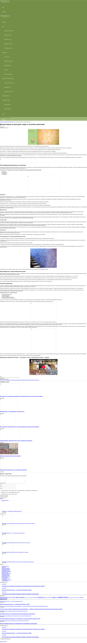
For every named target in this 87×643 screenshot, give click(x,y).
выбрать (13, 597)
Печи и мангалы (5, 95)
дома (22, 597)
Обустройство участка (8, 61)
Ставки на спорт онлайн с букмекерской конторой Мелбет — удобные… (15, 552)
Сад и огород (6, 56)
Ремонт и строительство (7, 78)
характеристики (3, 598)
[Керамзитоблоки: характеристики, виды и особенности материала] (10, 438)
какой (32, 597)
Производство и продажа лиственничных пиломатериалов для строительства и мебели (21, 396)
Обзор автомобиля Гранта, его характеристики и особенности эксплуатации (18, 623)
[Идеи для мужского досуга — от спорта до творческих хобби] (7, 532)
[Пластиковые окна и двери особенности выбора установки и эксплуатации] (7, 541)
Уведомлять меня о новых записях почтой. (9, 494)
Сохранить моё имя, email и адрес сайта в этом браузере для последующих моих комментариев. (19, 490)
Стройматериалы (7, 87)
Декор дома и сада (7, 39)
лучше (34, 597)
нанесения (10, 377)
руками (54, 597)
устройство (81, 597)
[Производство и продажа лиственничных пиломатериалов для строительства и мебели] (10, 394)
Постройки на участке (8, 48)
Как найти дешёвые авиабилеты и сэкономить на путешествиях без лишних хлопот (20, 618)
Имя (1, 484)
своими (60, 597)
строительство (77, 597)
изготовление (29, 597)
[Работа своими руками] (5, 2)
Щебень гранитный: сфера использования (10, 455)
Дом (3, 26)
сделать (65, 597)
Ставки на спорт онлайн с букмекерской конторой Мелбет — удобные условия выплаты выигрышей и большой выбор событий (31, 609)
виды (1, 377)
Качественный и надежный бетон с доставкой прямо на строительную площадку (19, 426)
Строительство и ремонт (8, 30)
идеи (26, 597)
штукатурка (17, 377)
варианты (2, 597)
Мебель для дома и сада (6, 573)
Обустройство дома (5, 575)
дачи (19, 597)
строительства (73, 597)
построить (46, 597)
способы (13, 377)
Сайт (1, 488)
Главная (1, 121)
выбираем (9, 597)
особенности (41, 597)
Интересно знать (6, 100)
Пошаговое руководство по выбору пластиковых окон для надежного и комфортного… (18, 561)
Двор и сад (4, 52)
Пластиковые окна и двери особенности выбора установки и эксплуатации (16, 542)
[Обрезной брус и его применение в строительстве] (9, 409)
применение (50, 597)
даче (17, 597)
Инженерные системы (8, 43)
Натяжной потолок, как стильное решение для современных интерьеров (17, 613)
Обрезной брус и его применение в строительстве (12, 411)
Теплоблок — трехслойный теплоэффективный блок (12, 511)
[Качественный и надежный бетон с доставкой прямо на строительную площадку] (7, 424)
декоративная (4, 377)
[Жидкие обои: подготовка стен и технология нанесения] (10, 467)
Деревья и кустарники (8, 74)
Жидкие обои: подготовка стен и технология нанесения (13, 469)
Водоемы (6, 69)
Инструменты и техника (8, 91)
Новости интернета (7, 108)
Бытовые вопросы (7, 104)
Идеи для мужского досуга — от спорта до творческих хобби (14, 604)
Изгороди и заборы (7, 65)
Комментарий (3, 483)
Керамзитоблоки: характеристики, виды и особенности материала (16, 440)
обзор (36, 597)
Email (1, 486)
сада (57, 597)
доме (25, 597)
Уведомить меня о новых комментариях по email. (10, 492)
